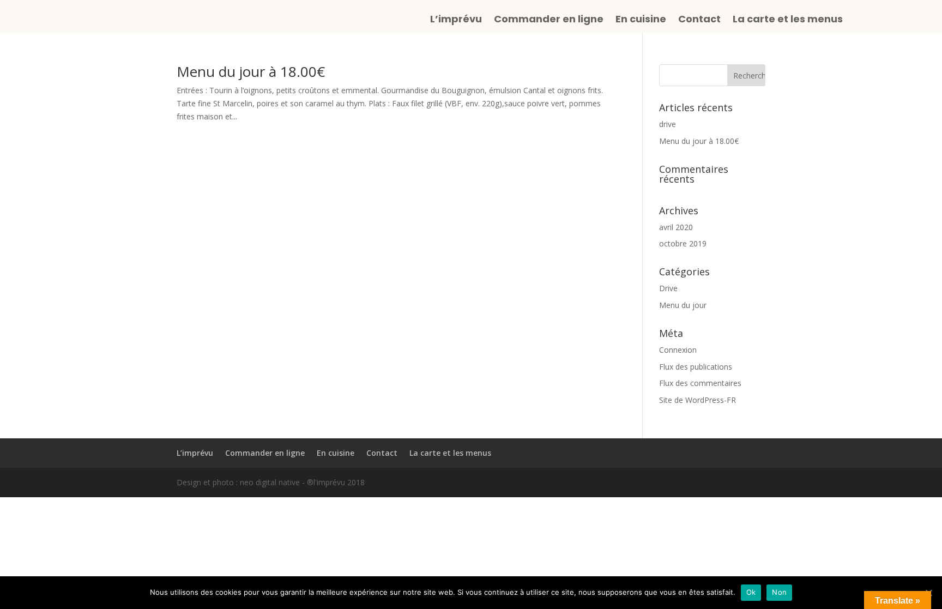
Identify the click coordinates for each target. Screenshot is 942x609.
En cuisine (640, 20)
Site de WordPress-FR (697, 400)
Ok (751, 592)
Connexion (678, 350)
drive (667, 124)
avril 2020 (676, 227)
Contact (699, 20)
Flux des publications (695, 366)
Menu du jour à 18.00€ (251, 71)
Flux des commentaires (700, 383)
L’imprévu (456, 20)
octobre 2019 (682, 243)
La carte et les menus (788, 20)
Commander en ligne (548, 20)
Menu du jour (682, 305)
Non (779, 592)
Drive (668, 288)
